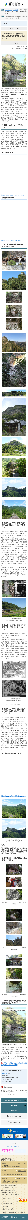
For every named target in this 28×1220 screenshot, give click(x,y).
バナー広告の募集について (14, 1146)
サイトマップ (7, 1206)
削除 (18, 18)
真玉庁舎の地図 (22, 1171)
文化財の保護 (13, 1105)
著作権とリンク (7, 1203)
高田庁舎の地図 (22, 1163)
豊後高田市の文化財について (13, 1100)
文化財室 (15, 10)
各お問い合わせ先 (8, 1209)
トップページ (8, 10)
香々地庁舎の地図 (21, 1178)
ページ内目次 (14, 43)
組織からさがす (7, 1198)
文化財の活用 (13, 1110)
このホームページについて (10, 1201)
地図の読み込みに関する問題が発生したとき (13, 195)
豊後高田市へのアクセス (9, 1188)
